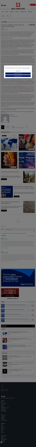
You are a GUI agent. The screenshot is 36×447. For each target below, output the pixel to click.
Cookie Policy (27, 68)
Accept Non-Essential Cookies (18, 73)
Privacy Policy (24, 68)
